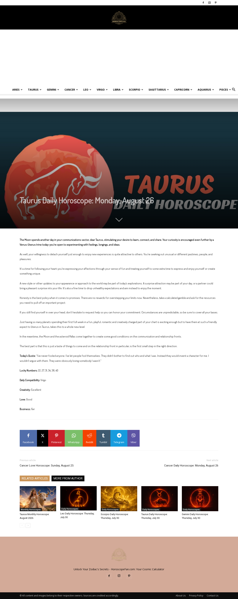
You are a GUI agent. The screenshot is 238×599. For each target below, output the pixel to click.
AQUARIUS (204, 89)
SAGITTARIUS (157, 89)
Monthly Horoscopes (31, 509)
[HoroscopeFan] (119, 17)
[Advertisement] (119, 57)
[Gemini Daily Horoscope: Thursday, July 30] (200, 498)
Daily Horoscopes (69, 508)
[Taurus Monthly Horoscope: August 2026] (38, 498)
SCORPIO (134, 89)
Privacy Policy (196, 595)
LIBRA (116, 89)
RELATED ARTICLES (35, 478)
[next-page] (28, 525)
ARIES (16, 89)
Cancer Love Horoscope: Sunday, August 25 (46, 465)
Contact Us (212, 595)
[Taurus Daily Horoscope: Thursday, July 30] (159, 498)
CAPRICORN (181, 89)
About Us (181, 595)
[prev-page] (22, 525)
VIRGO (101, 89)
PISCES (223, 89)
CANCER (70, 89)
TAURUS (33, 89)
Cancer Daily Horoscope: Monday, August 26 (191, 465)
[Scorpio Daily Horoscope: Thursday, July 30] (119, 498)
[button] (233, 90)
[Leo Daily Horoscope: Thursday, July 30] (78, 498)
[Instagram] (209, 2)
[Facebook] (203, 2)
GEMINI (51, 89)
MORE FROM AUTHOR (68, 478)
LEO (85, 89)
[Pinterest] (215, 2)
